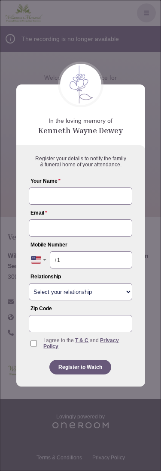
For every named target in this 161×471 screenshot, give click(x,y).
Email (38, 213)
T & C (81, 340)
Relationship (45, 277)
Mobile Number (48, 245)
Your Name (45, 181)
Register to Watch (80, 367)
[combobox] (39, 259)
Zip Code (41, 309)
